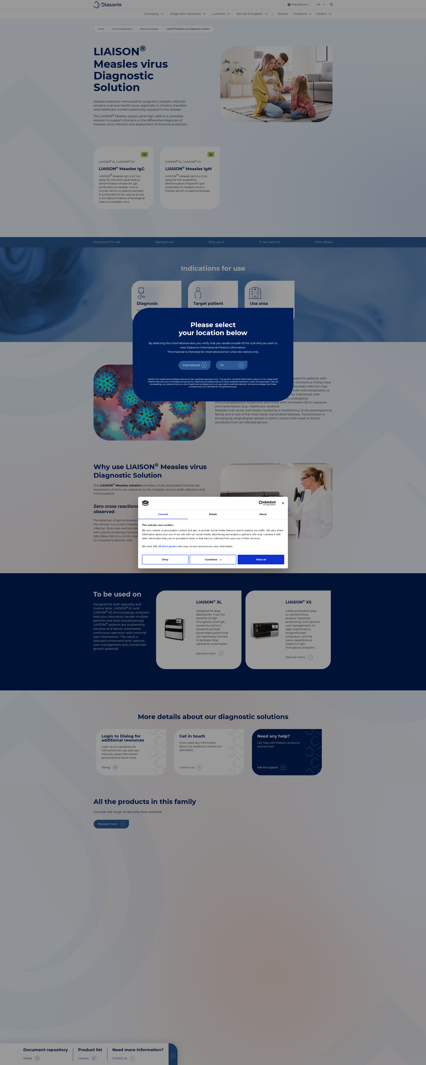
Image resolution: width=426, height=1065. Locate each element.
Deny (165, 559)
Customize (211, 559)
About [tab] (263, 514)
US (222, 365)
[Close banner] (283, 503)
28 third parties (167, 546)
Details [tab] (213, 514)
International (191, 365)
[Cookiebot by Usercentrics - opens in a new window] (261, 503)
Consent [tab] (163, 514)
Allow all (261, 559)
